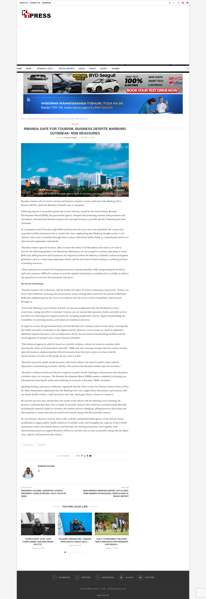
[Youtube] (187, 3)
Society (103, 69)
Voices (82, 69)
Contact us (35, 3)
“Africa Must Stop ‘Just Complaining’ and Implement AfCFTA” (38, 542)
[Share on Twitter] (84, 456)
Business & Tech (45, 69)
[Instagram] (178, 3)
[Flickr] (183, 3)
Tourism (41, 445)
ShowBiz (116, 69)
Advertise (46, 3)
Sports (92, 69)
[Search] (187, 69)
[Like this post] (79, 456)
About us (24, 3)
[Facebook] (169, 3)
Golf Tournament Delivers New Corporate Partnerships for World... (111, 542)
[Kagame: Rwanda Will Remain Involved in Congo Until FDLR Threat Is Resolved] (75, 524)
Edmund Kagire (70, 138)
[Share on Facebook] (81, 456)
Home (19, 69)
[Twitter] (174, 3)
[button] (24, 532)
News (28, 69)
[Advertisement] (103, 43)
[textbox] (75, 290)
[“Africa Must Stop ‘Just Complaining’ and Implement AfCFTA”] (38, 524)
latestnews (28, 445)
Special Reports (66, 69)
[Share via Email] (90, 456)
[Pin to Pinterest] (87, 456)
